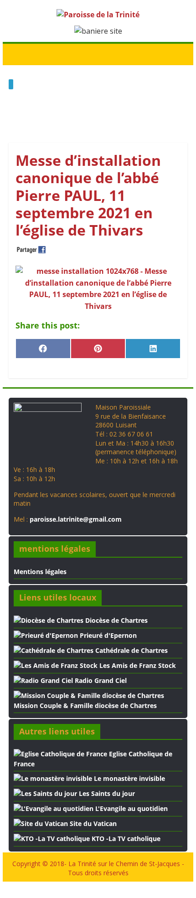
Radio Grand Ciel (100, 680)
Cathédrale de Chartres (130, 650)
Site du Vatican (92, 823)
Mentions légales (40, 571)
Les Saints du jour (106, 793)
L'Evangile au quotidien (130, 808)
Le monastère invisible (128, 778)
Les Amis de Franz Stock (137, 665)
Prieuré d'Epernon (107, 635)
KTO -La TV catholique (125, 838)
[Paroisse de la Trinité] (18, 54)
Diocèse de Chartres (115, 620)
